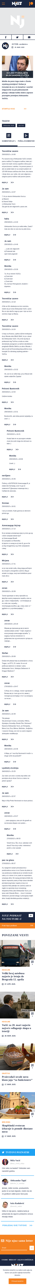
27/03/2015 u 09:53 (13, 838)
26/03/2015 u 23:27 (11, 816)
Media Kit (13, 1260)
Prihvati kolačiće (17, 1281)
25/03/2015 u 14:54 (9, 392)
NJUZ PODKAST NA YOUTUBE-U (12, 917)
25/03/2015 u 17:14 (9, 529)
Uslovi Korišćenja (25, 1260)
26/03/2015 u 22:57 (9, 796)
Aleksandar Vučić (8, 125)
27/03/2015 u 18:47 (11, 686)
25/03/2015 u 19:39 (9, 591)
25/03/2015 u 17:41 (9, 564)
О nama (5, 1260)
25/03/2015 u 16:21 (13, 434)
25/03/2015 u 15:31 (11, 412)
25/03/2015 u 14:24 (9, 329)
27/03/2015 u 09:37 (9, 863)
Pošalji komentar (26, 141)
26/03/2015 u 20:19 (11, 624)
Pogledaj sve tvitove (14, 1225)
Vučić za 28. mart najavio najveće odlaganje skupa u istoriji (16, 1028)
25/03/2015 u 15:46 (9, 479)
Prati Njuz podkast (9, 925)
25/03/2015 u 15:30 (11, 269)
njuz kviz (21, 125)
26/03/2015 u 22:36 (11, 749)
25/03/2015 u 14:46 (11, 244)
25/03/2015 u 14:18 (9, 302)
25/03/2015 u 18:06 (16, 459)
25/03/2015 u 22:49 (9, 714)
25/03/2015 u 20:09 (9, 656)
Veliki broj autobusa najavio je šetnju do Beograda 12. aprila (13, 976)
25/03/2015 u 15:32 (11, 369)
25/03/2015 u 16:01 (9, 506)
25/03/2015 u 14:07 (9, 192)
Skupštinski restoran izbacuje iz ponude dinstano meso (17, 1128)
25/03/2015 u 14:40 (11, 222)
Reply (5, 183)
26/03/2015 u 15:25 (9, 771)
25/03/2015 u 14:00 (9, 154)
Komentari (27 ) (8, 141)
